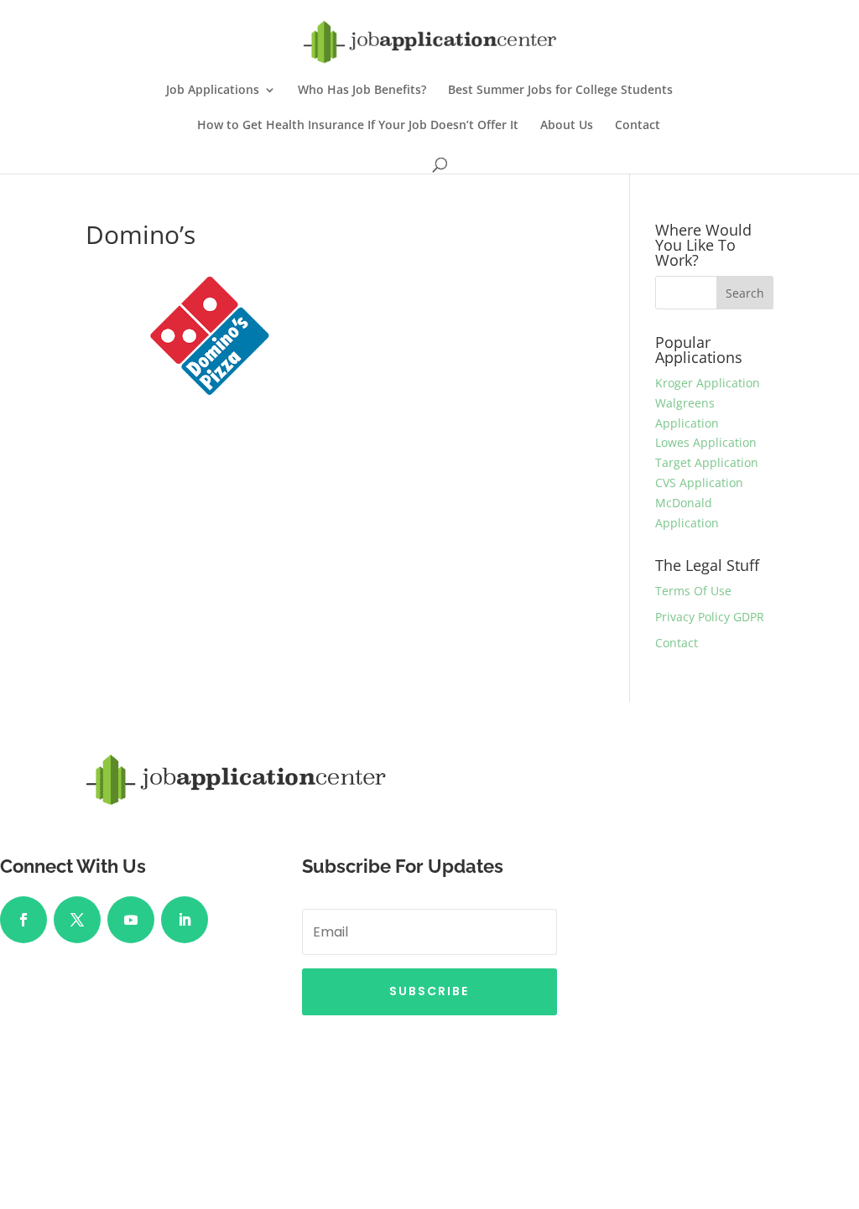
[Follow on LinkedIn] (184, 919)
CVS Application (699, 482)
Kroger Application (707, 383)
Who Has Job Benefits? (362, 90)
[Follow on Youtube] (130, 919)
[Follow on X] (77, 919)
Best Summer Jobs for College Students (560, 90)
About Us (566, 125)
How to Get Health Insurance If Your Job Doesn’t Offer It (357, 125)
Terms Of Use (693, 591)
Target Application (706, 462)
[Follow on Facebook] (23, 919)
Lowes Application (706, 442)
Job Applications (212, 90)
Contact (637, 125)
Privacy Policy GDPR (709, 617)
